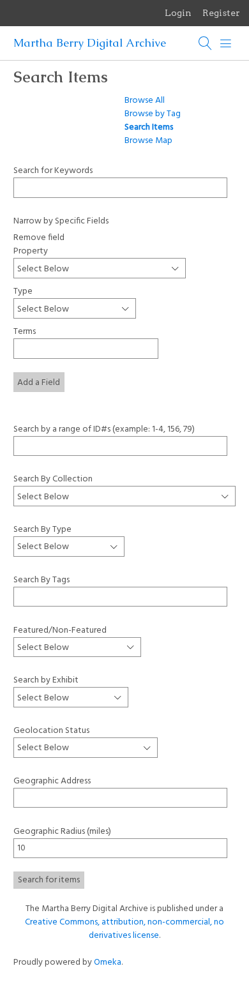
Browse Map (148, 140)
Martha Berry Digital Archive (89, 43)
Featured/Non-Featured (60, 630)
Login (178, 13)
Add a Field (38, 382)
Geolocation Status (51, 730)
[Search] (205, 43)
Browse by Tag (152, 114)
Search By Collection (53, 479)
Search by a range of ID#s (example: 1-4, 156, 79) (104, 428)
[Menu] (226, 43)
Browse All (144, 100)
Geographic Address (52, 781)
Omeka (107, 962)
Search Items (148, 127)
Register (221, 13)
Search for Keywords (53, 170)
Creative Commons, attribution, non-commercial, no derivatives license (124, 929)
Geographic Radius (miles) (62, 831)
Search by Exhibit (46, 680)
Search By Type (42, 529)
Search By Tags (41, 580)
